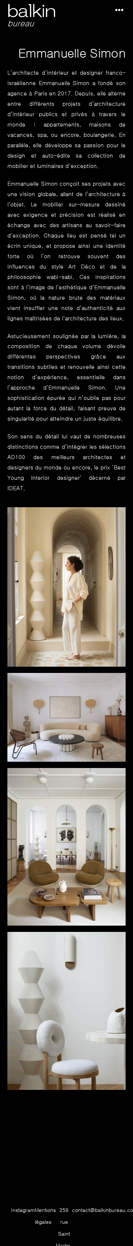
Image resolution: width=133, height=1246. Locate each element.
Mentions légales (45, 1216)
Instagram (23, 1210)
